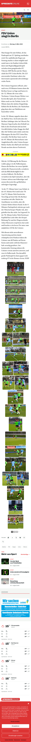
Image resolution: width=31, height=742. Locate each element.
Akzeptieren (15, 726)
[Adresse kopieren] (3, 541)
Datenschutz (17, 739)
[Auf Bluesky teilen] (20, 537)
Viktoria (25, 547)
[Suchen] (24, 9)
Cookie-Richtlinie (9, 739)
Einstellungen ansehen (15, 735)
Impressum (23, 739)
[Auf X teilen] (16, 537)
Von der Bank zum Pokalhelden (16, 562)
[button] (28, 703)
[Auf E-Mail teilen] (24, 537)
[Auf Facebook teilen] (12, 537)
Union (19, 547)
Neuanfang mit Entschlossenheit (17, 582)
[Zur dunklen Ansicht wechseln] (28, 3)
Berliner (4, 547)
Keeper (14, 547)
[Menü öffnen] (28, 9)
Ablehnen (16, 731)
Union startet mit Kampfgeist (19, 572)
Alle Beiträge (24, 554)
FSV (9, 547)
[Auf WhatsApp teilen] (8, 537)
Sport (3, 30)
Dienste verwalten (15, 721)
